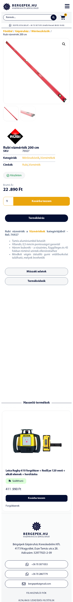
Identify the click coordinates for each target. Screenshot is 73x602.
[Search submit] (53, 17)
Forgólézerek (12, 506)
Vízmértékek (47, 158)
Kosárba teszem (42, 201)
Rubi (25, 165)
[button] (64, 44)
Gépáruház (22, 31)
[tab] (36, 218)
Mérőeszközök (40, 31)
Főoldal (7, 31)
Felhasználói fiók (36, 593)
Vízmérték (35, 165)
